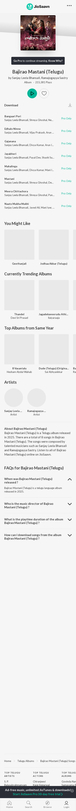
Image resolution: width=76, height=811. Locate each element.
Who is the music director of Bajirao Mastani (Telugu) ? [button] (28, 505)
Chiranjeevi (39, 781)
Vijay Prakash (37, 132)
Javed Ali (34, 207)
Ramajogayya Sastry (54, 78)
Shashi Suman (49, 157)
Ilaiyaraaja (54, 317)
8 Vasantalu (19, 368)
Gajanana (10, 141)
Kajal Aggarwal (41, 785)
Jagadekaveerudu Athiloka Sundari (54, 314)
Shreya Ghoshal (38, 120)
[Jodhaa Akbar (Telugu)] (54, 245)
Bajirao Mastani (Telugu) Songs (57, 761)
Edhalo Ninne (12, 128)
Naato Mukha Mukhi (16, 203)
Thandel (19, 314)
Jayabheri (10, 153)
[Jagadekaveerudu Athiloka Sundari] (54, 295)
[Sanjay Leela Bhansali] (13, 397)
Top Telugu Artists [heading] (12, 774)
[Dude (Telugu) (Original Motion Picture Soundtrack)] (54, 349)
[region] (38, 761)
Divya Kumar (36, 145)
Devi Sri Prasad (19, 317)
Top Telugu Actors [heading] (41, 774)
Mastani (9, 178)
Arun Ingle (51, 132)
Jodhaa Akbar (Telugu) (53, 263)
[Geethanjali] (19, 245)
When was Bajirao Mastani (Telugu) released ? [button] (28, 480)
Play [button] (32, 93)
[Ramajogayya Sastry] (36, 397)
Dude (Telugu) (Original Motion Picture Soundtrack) (54, 368)
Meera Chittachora (16, 191)
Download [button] (11, 105)
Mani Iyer (50, 170)
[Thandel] (19, 295)
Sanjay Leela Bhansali (26, 78)
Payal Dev (35, 157)
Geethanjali (19, 263)
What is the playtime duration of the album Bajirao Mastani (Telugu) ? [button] (33, 521)
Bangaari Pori (12, 116)
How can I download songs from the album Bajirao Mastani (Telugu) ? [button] (32, 536)
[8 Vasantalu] (19, 349)
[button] (44, 93)
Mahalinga (10, 166)
